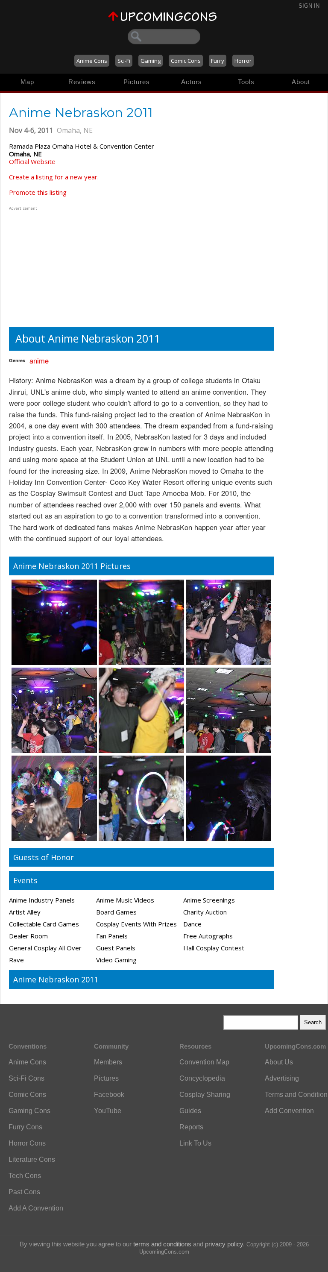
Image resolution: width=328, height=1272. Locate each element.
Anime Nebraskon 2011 (55, 979)
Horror (243, 60)
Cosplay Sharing (204, 1094)
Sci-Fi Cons (26, 1078)
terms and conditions (162, 1244)
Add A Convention (36, 1208)
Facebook (109, 1094)
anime (39, 360)
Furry (217, 60)
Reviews (82, 81)
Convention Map (204, 1062)
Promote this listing (38, 192)
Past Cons (24, 1192)
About (301, 81)
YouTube (107, 1110)
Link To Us (195, 1143)
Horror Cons (27, 1143)
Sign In (309, 6)
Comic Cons (186, 60)
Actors (191, 81)
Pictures (136, 81)
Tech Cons (25, 1175)
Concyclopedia (202, 1078)
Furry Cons (25, 1127)
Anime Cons (91, 60)
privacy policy (224, 1244)
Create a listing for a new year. (54, 177)
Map (27, 81)
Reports (191, 1127)
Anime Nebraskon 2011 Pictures (72, 566)
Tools (246, 81)
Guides (190, 1110)
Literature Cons (32, 1159)
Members (108, 1062)
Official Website (32, 161)
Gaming (151, 60)
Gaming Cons (29, 1110)
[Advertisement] (62, 265)
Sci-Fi (123, 60)
